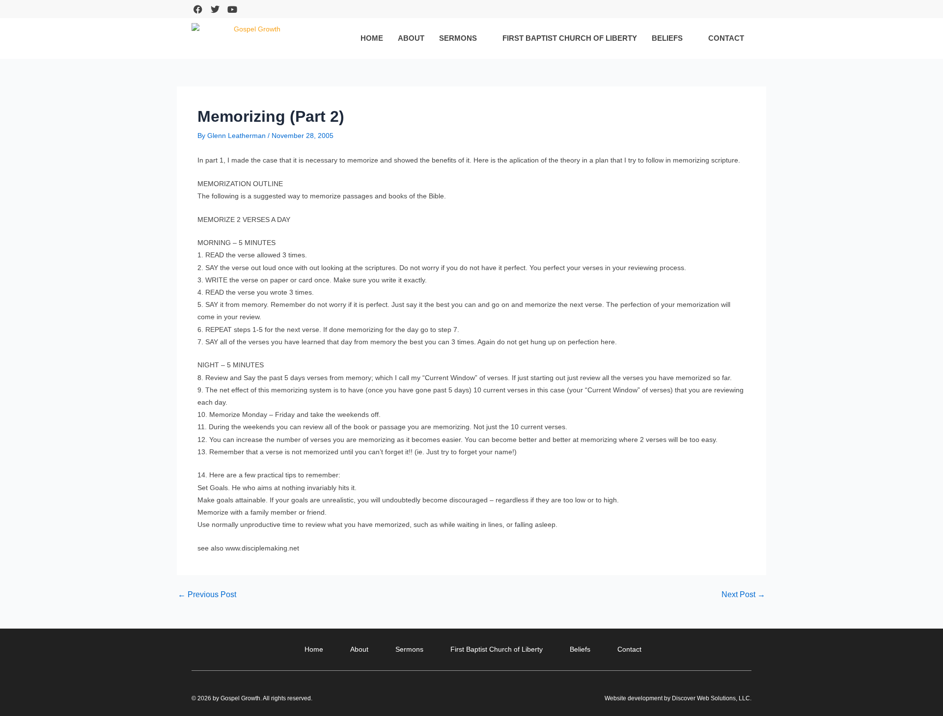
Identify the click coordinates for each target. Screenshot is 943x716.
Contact (726, 38)
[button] (743, 9)
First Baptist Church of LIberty (569, 38)
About (411, 38)
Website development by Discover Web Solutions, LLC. (678, 698)
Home (372, 38)
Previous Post (207, 595)
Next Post (743, 595)
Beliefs (667, 38)
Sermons (458, 38)
